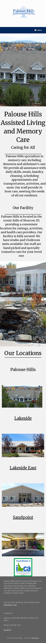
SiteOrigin (35, 638)
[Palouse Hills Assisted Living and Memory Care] (23, 11)
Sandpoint (23, 517)
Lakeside (23, 418)
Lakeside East (23, 467)
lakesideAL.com (10, 605)
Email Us (7, 630)
